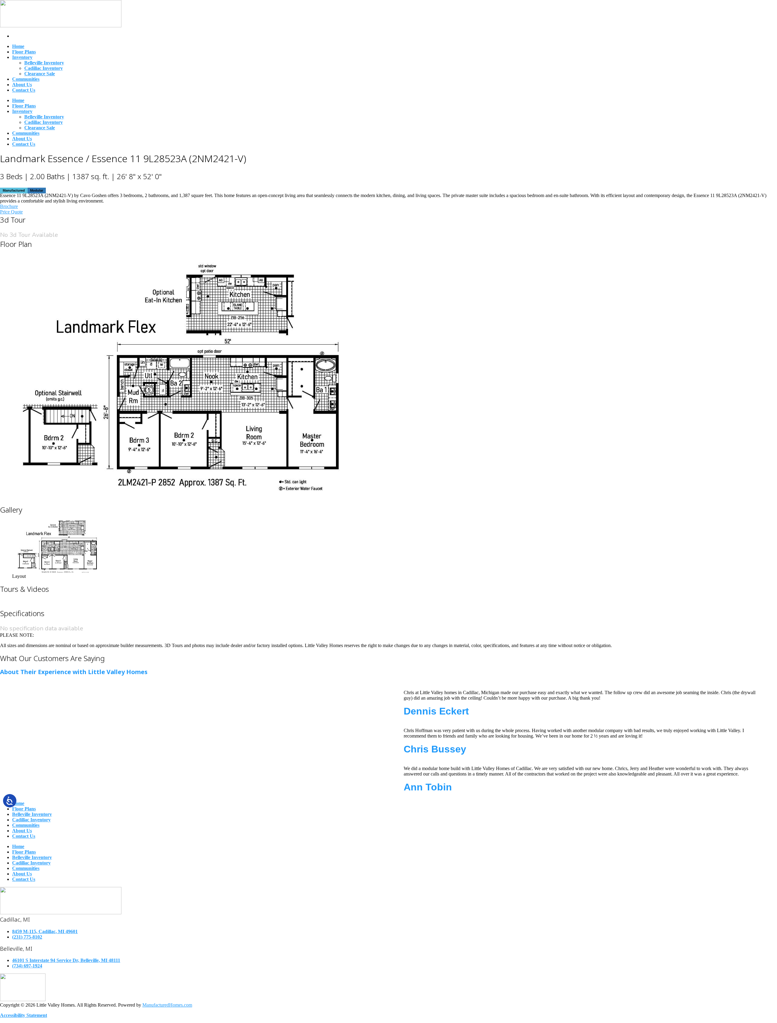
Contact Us (23, 90)
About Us (22, 84)
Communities (25, 79)
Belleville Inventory (44, 62)
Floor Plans (24, 51)
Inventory (22, 57)
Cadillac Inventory (43, 68)
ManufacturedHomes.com (167, 1005)
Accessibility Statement (23, 1015)
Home (18, 46)
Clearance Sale (39, 73)
